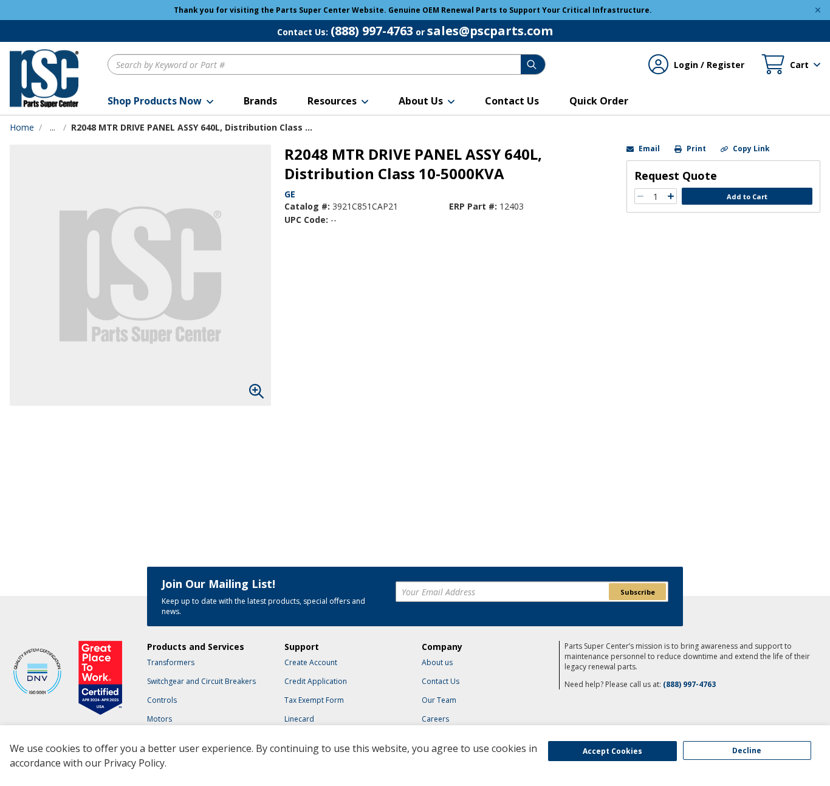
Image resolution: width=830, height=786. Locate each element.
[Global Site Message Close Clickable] (817, 10)
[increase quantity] (670, 196)
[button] (160, 101)
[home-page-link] (44, 78)
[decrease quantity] (640, 196)
